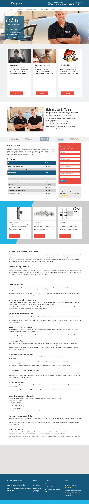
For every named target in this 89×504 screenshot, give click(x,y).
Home (11, 9)
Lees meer (16, 93)
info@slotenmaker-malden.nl (16, 154)
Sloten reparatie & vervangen (31, 9)
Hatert (79, 492)
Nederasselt (71, 492)
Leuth (68, 493)
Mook (79, 490)
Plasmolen (67, 492)
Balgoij (76, 492)
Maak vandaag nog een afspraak (68, 272)
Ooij (65, 493)
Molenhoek (75, 490)
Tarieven (53, 9)
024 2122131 (75, 4)
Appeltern (76, 493)
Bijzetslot (62, 222)
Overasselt (70, 490)
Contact (60, 9)
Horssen (66, 495)
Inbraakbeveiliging (44, 9)
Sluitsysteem (37, 222)
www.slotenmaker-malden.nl (53, 491)
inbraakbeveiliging (71, 118)
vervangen (53, 126)
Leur (73, 495)
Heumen (66, 490)
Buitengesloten (19, 9)
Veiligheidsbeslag (13, 222)
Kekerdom (71, 493)
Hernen (69, 495)
